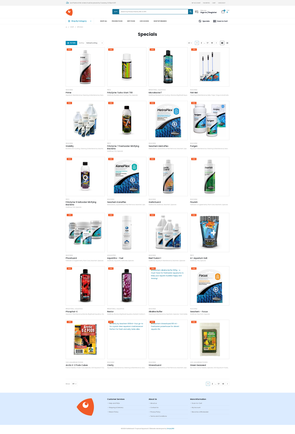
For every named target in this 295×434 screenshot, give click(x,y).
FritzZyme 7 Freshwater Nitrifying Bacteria (123, 147)
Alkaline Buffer (155, 311)
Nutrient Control (138, 314)
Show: (68, 384)
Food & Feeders (71, 368)
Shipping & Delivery (116, 407)
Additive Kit (152, 205)
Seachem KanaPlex (116, 202)
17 (207, 43)
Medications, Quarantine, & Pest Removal (162, 149)
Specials (135, 95)
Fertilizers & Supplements (198, 205)
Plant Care (211, 205)
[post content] (85, 66)
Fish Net (194, 92)
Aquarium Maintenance (74, 95)
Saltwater (124, 261)
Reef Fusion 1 (155, 258)
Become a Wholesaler (200, 412)
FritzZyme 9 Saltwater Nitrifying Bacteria (81, 203)
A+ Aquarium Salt (198, 258)
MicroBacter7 (155, 92)
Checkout (221, 3)
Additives (110, 95)
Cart (214, 3)
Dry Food (131, 21)
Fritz (109, 90)
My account (196, 3)
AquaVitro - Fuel (115, 258)
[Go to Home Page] (66, 27)
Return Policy (113, 412)
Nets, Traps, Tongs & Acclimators (219, 95)
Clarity (110, 365)
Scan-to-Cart (197, 403)
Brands (173, 95)
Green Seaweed (198, 365)
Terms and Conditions (158, 416)
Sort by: (81, 43)
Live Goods (144, 21)
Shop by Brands (160, 21)
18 (212, 43)
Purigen (194, 146)
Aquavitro (111, 255)
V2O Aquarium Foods (74, 362)
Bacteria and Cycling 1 (163, 95)
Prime (68, 92)
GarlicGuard (155, 202)
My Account (196, 407)
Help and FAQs (114, 403)
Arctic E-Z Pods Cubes (77, 365)
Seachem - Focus (199, 311)
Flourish (194, 202)
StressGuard (155, 365)
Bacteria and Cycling (121, 95)
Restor (110, 311)
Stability (70, 146)
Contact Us (154, 407)
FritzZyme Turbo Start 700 (120, 92)
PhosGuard (71, 258)
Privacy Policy (155, 412)
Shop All (103, 21)
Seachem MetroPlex (158, 146)
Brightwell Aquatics (157, 90)
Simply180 (170, 428)
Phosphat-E (72, 311)
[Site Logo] (69, 12)
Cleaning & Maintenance (91, 95)
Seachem (69, 90)
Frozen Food (117, 21)
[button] (71, 43)
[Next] (216, 43)
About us (153, 403)
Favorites (206, 3)
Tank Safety (183, 314)
